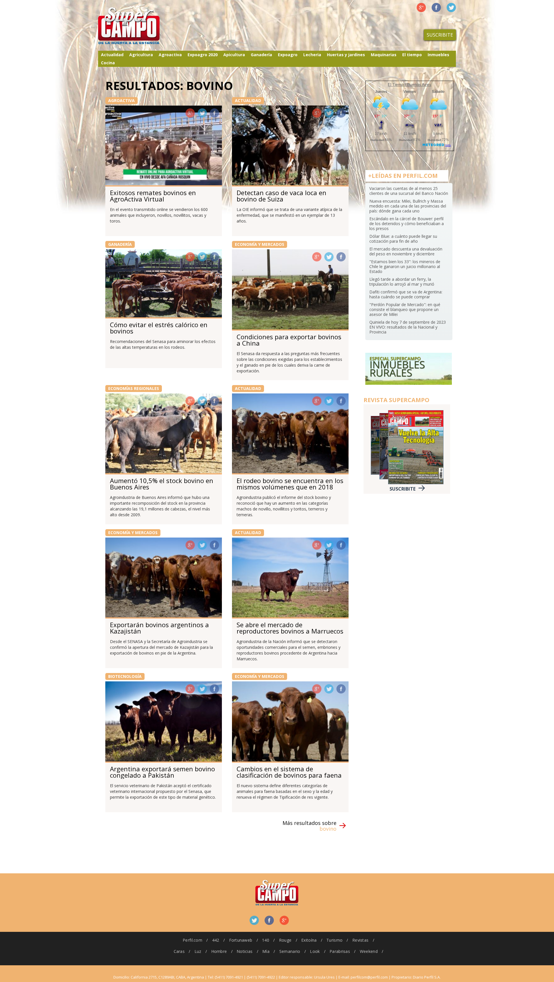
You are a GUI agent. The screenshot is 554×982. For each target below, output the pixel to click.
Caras (179, 951)
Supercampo (141, 26)
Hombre (219, 951)
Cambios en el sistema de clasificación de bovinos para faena (289, 771)
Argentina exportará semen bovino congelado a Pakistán (162, 771)
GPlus (190, 113)
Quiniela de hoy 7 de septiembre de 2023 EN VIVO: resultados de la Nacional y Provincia (407, 327)
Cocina (108, 62)
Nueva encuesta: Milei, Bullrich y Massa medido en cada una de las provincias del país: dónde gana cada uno (407, 206)
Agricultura (141, 54)
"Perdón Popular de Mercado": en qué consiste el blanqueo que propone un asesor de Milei (404, 309)
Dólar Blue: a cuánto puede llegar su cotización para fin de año (403, 238)
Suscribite (440, 35)
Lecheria (312, 54)
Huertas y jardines (346, 54)
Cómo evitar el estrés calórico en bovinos (158, 327)
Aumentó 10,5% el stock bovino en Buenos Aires (161, 483)
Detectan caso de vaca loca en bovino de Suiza (281, 195)
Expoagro (287, 54)
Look (315, 951)
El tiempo (412, 54)
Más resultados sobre (309, 825)
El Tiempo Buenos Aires (409, 84)
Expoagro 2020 (203, 54)
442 (215, 940)
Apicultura (234, 54)
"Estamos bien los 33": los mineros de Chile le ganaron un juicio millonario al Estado (404, 266)
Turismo (334, 940)
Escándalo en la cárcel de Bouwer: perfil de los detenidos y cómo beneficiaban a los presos (406, 223)
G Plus (421, 7)
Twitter (451, 7)
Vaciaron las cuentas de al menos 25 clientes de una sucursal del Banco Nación (408, 191)
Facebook (436, 7)
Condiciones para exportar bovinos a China (289, 339)
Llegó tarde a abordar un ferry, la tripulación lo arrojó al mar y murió (401, 281)
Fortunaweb (240, 940)
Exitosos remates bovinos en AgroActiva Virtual (153, 195)
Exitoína (309, 940)
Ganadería (261, 54)
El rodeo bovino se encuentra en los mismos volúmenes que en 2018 (290, 483)
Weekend (369, 951)
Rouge (285, 940)
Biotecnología (125, 676)
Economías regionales (133, 388)
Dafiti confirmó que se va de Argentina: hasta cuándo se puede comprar (405, 294)
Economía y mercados (259, 244)
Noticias (244, 951)
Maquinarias (383, 54)
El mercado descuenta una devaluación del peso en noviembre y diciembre (405, 251)
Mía (265, 951)
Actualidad (112, 54)
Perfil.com (192, 940)
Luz (197, 951)
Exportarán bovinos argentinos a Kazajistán (159, 627)
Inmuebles (438, 54)
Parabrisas (340, 951)
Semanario (289, 951)
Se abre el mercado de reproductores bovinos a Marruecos (290, 627)
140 (265, 940)
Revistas (360, 940)
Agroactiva (170, 54)
